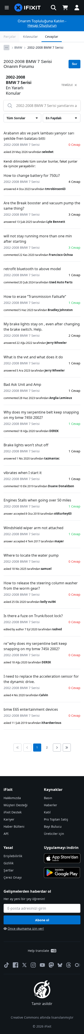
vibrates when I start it (23, 472)
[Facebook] (15, 965)
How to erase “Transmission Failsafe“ (35, 296)
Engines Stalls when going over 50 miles (37, 500)
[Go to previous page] (27, 748)
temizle (67, 85)
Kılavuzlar (30, 36)
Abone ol (42, 920)
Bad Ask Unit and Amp (22, 384)
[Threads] (68, 965)
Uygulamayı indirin (61, 847)
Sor (74, 64)
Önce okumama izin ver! (26, 928)
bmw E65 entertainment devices (31, 709)
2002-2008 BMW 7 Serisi (45, 47)
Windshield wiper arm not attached (33, 527)
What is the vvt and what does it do (33, 357)
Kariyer (9, 819)
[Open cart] (65, 7)
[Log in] (76, 7)
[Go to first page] (17, 748)
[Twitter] (24, 965)
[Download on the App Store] (62, 858)
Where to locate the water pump (31, 555)
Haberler (50, 805)
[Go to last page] (67, 748)
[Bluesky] (60, 965)
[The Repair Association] (77, 965)
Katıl (47, 812)
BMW (18, 47)
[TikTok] (6, 965)
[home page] (27, 8)
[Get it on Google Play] (62, 872)
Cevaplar (51, 36)
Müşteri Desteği (16, 805)
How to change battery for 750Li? (32, 175)
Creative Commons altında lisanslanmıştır (42, 1017)
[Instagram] (33, 965)
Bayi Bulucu (53, 826)
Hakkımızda (12, 798)
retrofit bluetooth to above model (32, 268)
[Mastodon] (51, 965)
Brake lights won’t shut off (26, 445)
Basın (48, 798)
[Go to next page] (57, 748)
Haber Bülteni (14, 826)
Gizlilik (8, 863)
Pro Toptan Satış (56, 819)
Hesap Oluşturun (42, 25)
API (6, 833)
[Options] (6, 47)
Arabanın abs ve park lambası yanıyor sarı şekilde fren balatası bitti (39, 136)
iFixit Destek (13, 812)
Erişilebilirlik (13, 856)
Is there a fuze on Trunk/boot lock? (33, 615)
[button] (53, 7)
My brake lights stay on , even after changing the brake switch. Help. (42, 327)
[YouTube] (42, 965)
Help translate (38, 950)
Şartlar (9, 870)
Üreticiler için (54, 833)
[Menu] (7, 8)
